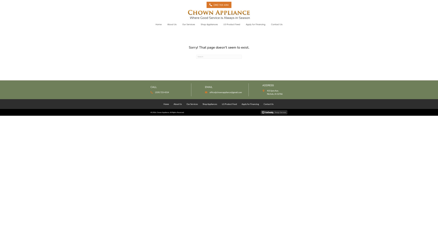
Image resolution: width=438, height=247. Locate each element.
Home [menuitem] (166, 104)
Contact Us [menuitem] (269, 104)
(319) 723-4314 (162, 92)
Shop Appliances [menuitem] (210, 104)
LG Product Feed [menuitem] (229, 104)
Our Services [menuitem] (192, 104)
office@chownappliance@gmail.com (226, 92)
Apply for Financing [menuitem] (250, 104)
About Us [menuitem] (178, 104)
